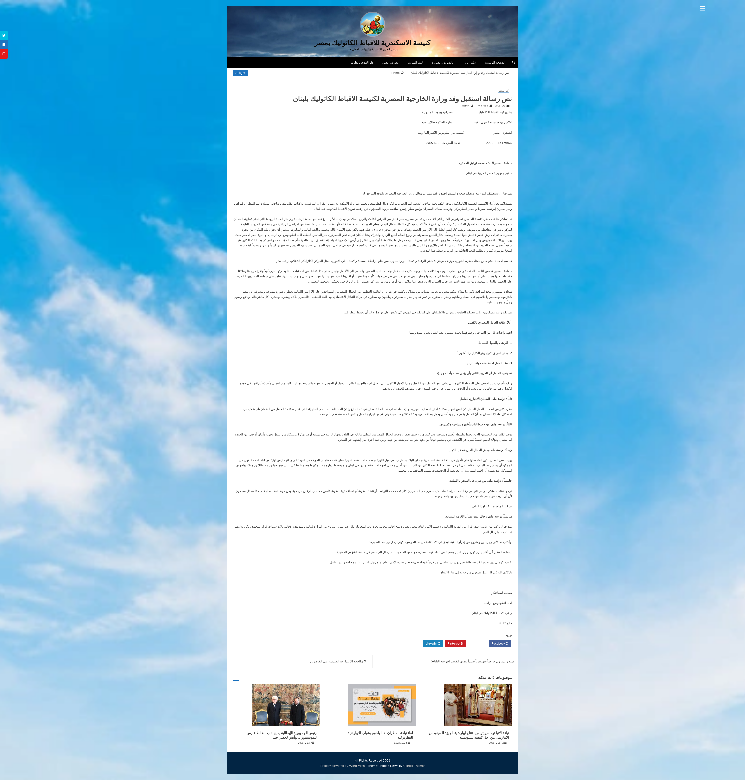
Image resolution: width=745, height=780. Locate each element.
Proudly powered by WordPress (343, 766)
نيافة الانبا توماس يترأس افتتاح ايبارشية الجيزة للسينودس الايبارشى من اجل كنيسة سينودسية (469, 735)
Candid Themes (414, 766)
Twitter (476, 643)
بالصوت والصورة (442, 62)
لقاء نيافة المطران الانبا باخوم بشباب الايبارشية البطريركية (380, 735)
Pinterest (454, 643)
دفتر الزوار (469, 62)
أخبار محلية (503, 91)
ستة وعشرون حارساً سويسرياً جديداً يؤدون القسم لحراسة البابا (474, 661)
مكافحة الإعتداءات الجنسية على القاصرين (336, 661)
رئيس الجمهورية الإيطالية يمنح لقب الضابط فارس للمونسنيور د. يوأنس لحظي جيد (282, 735)
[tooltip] (4, 35)
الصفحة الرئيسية (494, 62)
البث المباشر (415, 62)
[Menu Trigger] (702, 8)
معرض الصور (390, 62)
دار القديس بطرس (361, 62)
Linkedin (432, 643)
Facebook (499, 643)
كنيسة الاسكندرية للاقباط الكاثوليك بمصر (372, 42)
